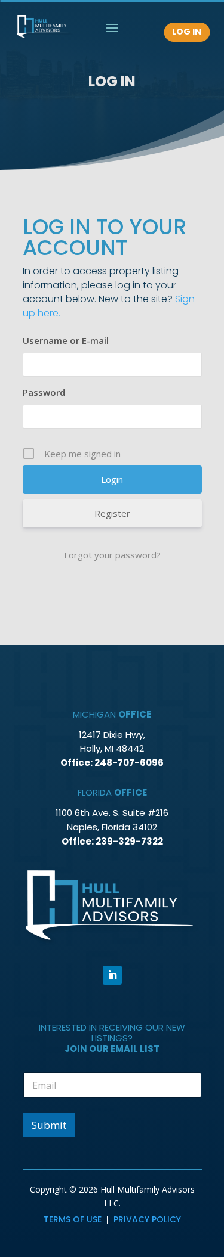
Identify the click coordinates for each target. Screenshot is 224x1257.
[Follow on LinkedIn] (112, 975)
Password (44, 392)
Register (112, 513)
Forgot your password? (112, 555)
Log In (186, 32)
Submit (49, 1125)
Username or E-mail (66, 340)
